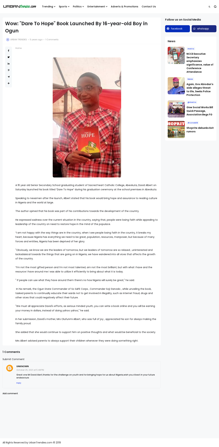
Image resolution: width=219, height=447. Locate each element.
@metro (192, 102)
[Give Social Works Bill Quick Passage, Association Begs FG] (176, 108)
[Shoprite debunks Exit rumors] (176, 129)
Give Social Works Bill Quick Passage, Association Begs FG (199, 111)
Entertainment (96, 6)
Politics (77, 6)
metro (191, 48)
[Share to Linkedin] (9, 63)
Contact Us (149, 6)
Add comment (10, 393)
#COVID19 (193, 122)
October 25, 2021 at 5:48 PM (30, 369)
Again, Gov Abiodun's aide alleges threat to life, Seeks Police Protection (199, 89)
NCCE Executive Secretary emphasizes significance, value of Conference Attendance (199, 63)
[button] (209, 6)
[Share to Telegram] (9, 76)
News (190, 79)
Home (18, 48)
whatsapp (203, 28)
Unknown (22, 366)
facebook (176, 28)
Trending (47, 6)
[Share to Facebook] (8, 50)
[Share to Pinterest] (8, 70)
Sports (63, 6)
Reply (18, 383)
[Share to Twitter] (9, 57)
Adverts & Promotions (124, 6)
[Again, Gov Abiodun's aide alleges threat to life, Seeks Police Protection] (176, 85)
